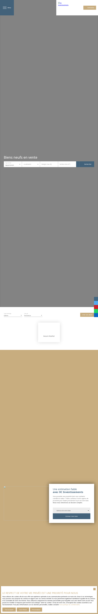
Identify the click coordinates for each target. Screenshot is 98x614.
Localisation (27, 164)
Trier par (26, 313)
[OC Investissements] (64, 7)
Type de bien (8, 163)
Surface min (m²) (65, 164)
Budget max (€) (47, 164)
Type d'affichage (7, 313)
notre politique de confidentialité (69, 605)
